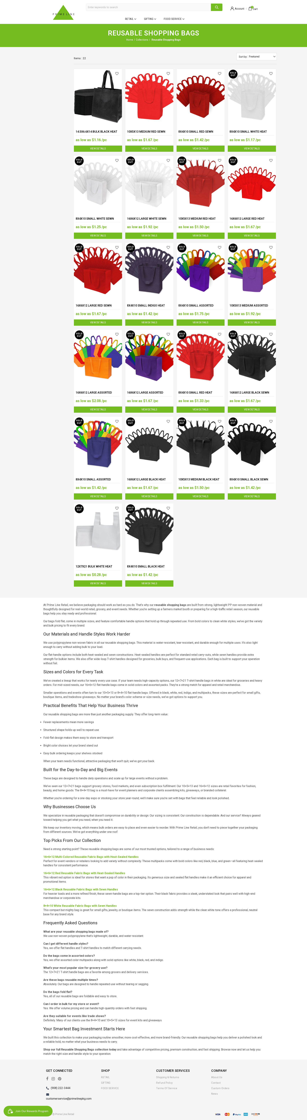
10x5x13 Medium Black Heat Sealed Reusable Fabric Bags (200, 481)
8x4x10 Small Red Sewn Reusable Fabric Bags (195, 134)
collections (142, 39)
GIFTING (149, 19)
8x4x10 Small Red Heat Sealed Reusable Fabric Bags (200, 395)
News (214, 1093)
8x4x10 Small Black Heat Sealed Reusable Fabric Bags (149, 568)
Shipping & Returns (167, 1077)
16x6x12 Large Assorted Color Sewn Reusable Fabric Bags (148, 395)
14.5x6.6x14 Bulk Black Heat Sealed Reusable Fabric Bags (97, 134)
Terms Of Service (166, 1088)
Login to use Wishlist (117, 74)
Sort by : (243, 56)
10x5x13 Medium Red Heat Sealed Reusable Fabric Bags (200, 221)
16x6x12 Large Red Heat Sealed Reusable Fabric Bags (251, 221)
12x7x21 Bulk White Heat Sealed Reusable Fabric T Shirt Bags (95, 569)
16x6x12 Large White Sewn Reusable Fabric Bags (146, 221)
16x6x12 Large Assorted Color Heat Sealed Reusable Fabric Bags (97, 395)
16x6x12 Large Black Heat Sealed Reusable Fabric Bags (149, 481)
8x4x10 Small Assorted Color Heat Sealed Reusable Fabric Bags (97, 482)
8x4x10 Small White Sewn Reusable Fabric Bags (95, 221)
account (239, 8)
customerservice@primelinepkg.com (68, 1098)
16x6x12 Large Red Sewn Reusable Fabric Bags (94, 307)
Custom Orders (220, 1088)
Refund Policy (164, 1082)
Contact (216, 1082)
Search (216, 7)
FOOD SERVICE (173, 19)
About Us (216, 1077)
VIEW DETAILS (98, 148)
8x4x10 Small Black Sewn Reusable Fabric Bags (249, 481)
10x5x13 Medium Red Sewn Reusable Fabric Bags (146, 134)
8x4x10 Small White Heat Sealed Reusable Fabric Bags (251, 134)
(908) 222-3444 (60, 1088)
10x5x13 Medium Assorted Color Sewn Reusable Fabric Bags (251, 308)
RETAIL (129, 19)
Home (129, 39)
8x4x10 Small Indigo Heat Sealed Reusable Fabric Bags (149, 307)
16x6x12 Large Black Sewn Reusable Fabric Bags (249, 395)
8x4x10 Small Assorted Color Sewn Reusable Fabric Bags (199, 308)
